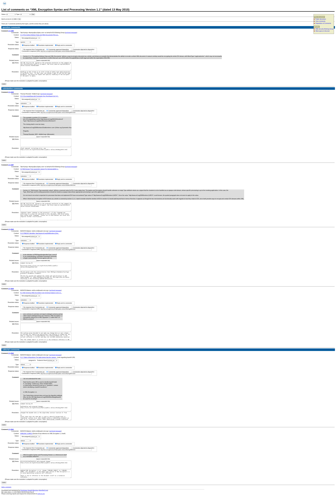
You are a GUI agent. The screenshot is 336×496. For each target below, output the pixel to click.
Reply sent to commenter (64, 45)
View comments (320, 21)
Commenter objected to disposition (83, 49)
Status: (3, 14)
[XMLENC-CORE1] (26, 433)
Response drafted (28, 45)
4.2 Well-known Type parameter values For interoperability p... (39, 169)
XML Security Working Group (324, 29)
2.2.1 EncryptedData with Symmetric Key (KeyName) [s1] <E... (39, 96)
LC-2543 (11, 229)
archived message (71, 32)
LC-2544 (11, 288)
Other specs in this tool (322, 31)
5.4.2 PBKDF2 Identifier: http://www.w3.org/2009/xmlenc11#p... (39, 233)
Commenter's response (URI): (31, 51)
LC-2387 (11, 165)
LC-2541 (11, 429)
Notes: (15, 63)
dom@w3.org (43, 490)
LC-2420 (11, 92)
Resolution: (15, 72)
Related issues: (14, 60)
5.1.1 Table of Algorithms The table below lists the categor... (38, 357)
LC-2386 (11, 31)
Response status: (13, 48)
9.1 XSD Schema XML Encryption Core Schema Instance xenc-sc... (41, 293)
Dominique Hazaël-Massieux (29, 490)
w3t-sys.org (41, 494)
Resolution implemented (45, 45)
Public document (320, 19)
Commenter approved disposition (58, 49)
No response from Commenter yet (34, 49)
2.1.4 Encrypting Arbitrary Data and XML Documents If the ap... (39, 35)
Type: (18, 14)
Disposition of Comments (323, 23)
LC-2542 (11, 353)
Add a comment (6, 487)
